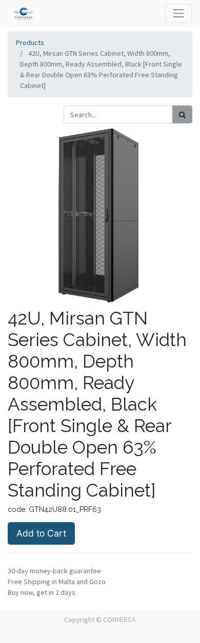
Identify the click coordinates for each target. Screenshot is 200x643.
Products (30, 42)
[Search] (182, 114)
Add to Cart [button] (41, 533)
